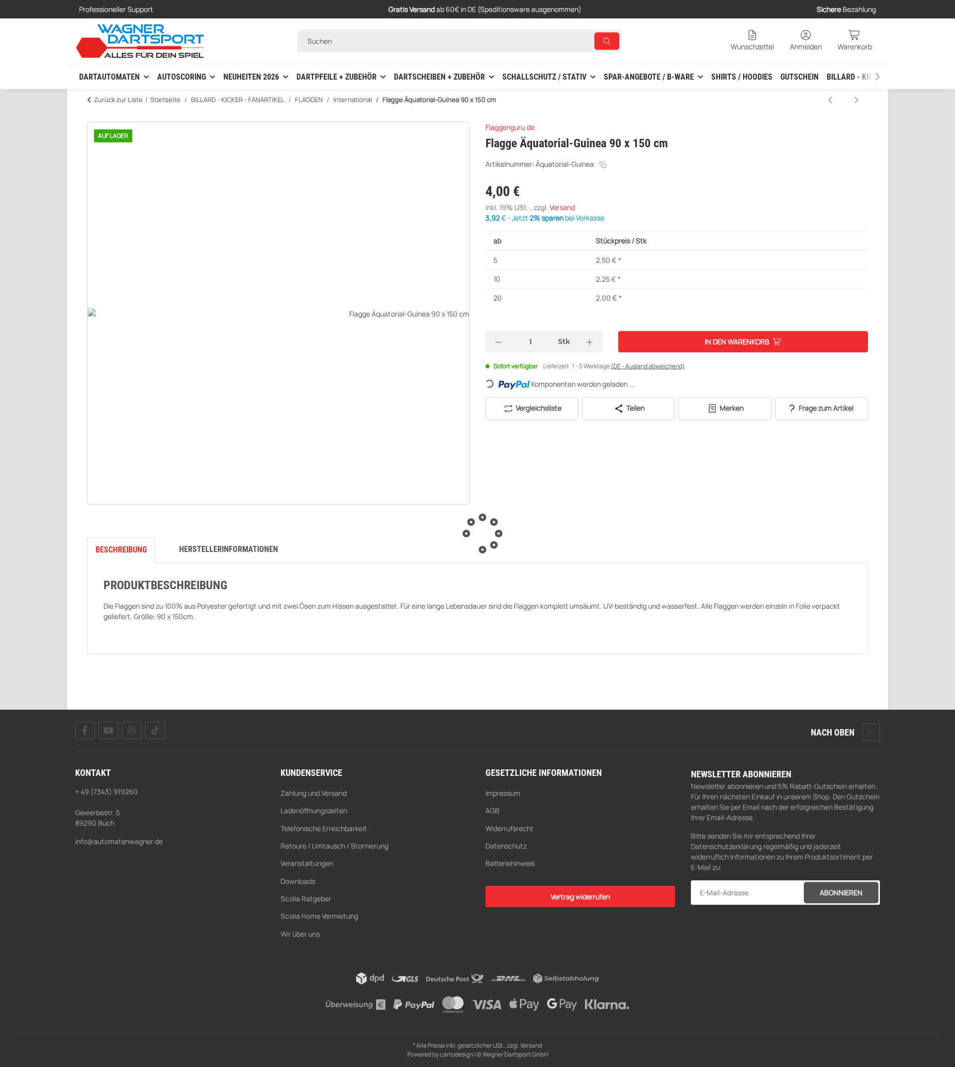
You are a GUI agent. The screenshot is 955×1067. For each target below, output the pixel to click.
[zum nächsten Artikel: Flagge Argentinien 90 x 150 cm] (856, 99)
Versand (562, 207)
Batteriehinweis (510, 863)
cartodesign (456, 1054)
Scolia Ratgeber (306, 898)
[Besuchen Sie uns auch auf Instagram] (132, 730)
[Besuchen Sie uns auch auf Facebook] (85, 730)
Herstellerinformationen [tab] (228, 549)
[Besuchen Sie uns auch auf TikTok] (155, 730)
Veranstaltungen (307, 863)
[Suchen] (606, 40)
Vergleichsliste (538, 408)
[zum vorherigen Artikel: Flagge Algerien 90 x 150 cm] (831, 99)
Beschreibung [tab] (121, 549)
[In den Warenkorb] (95, 116)
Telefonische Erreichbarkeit (324, 828)
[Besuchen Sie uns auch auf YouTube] (108, 730)
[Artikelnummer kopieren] (602, 164)
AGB (492, 810)
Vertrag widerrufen (580, 896)
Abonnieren (841, 892)
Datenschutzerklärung (726, 846)
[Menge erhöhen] (589, 341)
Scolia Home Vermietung (319, 916)
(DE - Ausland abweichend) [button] (648, 366)
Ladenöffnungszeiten (314, 810)
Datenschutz (506, 846)
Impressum (502, 793)
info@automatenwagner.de (119, 841)
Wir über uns (300, 934)
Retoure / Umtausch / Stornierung (334, 846)
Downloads (298, 881)
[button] (752, 41)
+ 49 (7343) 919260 (106, 791)
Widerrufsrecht (509, 828)
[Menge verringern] (498, 341)
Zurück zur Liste (118, 99)
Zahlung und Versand (314, 793)
